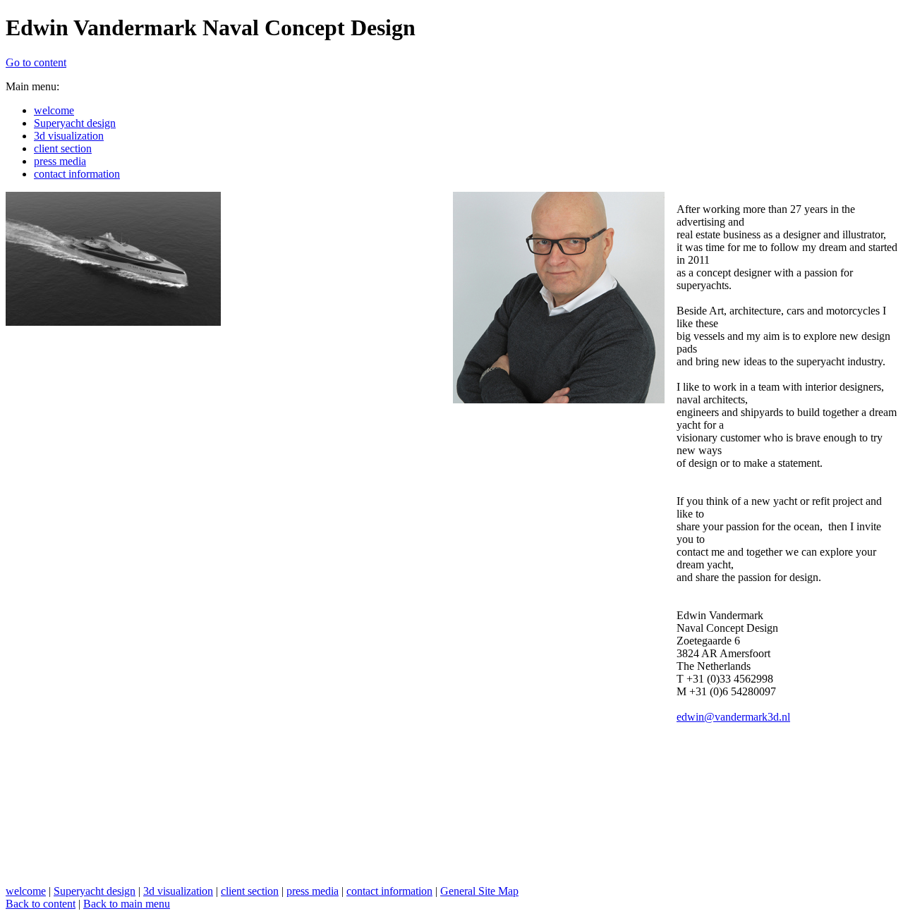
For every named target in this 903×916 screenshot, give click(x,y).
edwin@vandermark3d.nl (733, 717)
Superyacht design (94, 891)
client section (250, 891)
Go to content (36, 62)
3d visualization (178, 891)
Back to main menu (126, 904)
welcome (26, 891)
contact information (389, 891)
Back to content (40, 904)
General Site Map (479, 891)
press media (312, 891)
